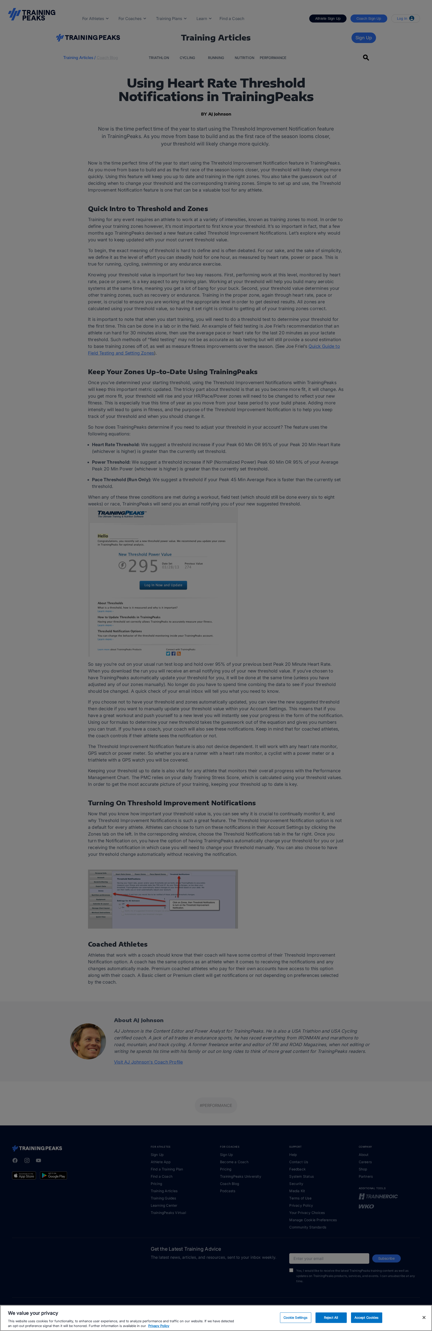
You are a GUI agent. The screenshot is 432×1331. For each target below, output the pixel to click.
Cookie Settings (296, 1317)
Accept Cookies (366, 1317)
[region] (216, 1318)
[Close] (424, 1317)
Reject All (331, 1317)
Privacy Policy (158, 1326)
